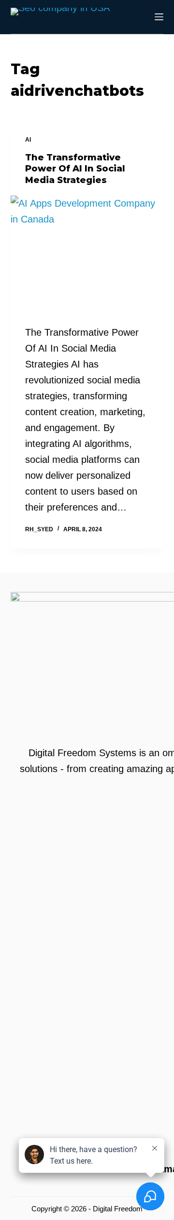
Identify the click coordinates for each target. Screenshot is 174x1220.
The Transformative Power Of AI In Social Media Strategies (75, 168)
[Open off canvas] (159, 17)
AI (28, 139)
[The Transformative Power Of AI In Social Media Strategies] (87, 253)
